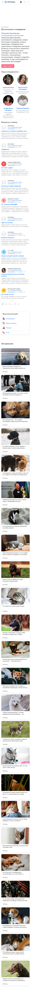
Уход (7, 332)
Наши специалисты (9, 72)
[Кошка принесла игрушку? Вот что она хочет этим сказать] (15, 760)
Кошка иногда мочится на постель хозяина (12, 275)
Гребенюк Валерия (22, 108)
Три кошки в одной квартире (11, 186)
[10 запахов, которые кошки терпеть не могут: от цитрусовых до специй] (15, 786)
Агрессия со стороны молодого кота (14, 131)
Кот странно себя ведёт (9, 204)
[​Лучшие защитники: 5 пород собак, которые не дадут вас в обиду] (15, 627)
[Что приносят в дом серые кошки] (15, 600)
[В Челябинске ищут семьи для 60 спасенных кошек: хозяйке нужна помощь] (15, 946)
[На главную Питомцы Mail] (11, 2)
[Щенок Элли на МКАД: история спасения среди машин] (15, 573)
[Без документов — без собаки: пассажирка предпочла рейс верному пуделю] (15, 414)
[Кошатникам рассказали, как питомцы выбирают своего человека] (15, 813)
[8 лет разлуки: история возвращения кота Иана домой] (15, 520)
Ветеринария (10, 319)
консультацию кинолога (11, 36)
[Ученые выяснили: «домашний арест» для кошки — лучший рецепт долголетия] (15, 653)
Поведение (5, 149)
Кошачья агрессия (7, 237)
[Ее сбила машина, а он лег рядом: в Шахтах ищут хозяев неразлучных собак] (15, 440)
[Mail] (6, 2)
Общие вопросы (11, 323)
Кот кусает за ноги (7, 294)
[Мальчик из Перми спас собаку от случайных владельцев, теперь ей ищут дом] (15, 680)
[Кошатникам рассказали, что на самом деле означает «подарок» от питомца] (15, 547)
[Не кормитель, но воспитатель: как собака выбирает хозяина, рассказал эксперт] (15, 919)
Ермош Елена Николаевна (22, 88)
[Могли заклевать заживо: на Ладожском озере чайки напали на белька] (15, 360)
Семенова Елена (8, 87)
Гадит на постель (7, 222)
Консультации (5, 27)
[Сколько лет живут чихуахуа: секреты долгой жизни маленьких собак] (15, 733)
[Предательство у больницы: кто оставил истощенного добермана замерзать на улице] (15, 973)
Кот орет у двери (7, 168)
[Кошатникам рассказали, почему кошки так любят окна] (15, 840)
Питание (8, 328)
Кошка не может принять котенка (12, 256)
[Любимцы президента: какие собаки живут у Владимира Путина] (15, 493)
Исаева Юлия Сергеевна (8, 109)
